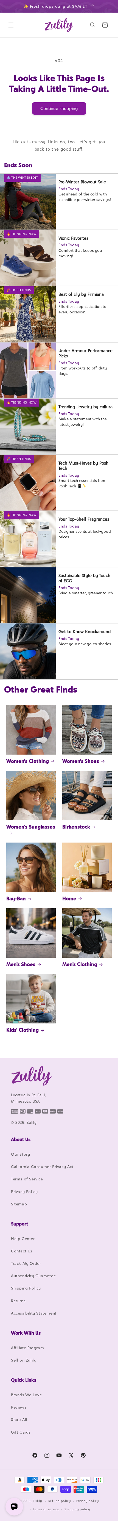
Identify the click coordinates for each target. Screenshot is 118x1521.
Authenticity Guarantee (33, 1275)
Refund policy (59, 1501)
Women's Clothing (27, 761)
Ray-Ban (16, 898)
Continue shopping (59, 108)
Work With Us (26, 1333)
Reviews (18, 1407)
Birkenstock (76, 827)
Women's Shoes (80, 761)
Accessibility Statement (34, 1313)
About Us (20, 1139)
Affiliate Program (27, 1347)
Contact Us (21, 1251)
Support (19, 1224)
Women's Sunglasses (30, 827)
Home (69, 898)
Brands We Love (26, 1394)
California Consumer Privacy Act (42, 1166)
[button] (11, 25)
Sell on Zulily (23, 1360)
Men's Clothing (79, 964)
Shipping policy (77, 1509)
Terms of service (46, 1509)
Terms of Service (27, 1179)
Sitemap (19, 1204)
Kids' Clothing (22, 1030)
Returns (18, 1300)
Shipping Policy (26, 1288)
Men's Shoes (20, 964)
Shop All (19, 1419)
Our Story (20, 1154)
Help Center (23, 1238)
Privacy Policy (24, 1191)
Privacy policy (87, 1501)
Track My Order (26, 1263)
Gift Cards (21, 1432)
